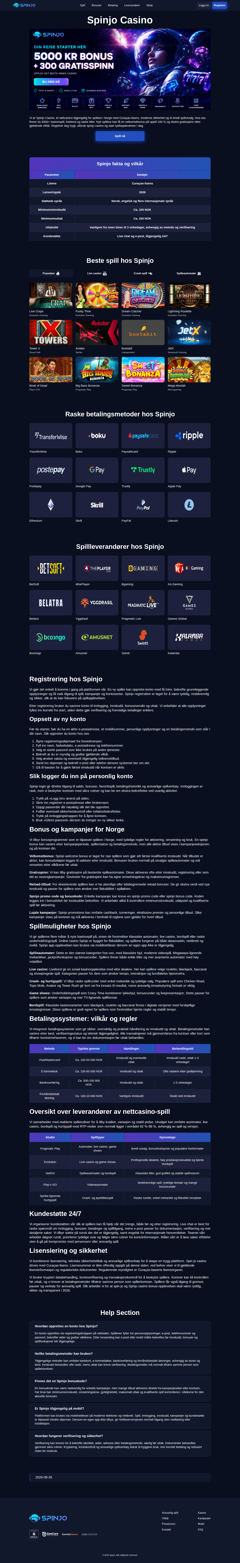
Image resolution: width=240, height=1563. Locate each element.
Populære (49, 273)
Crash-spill (140, 273)
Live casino (94, 273)
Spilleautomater (186, 273)
